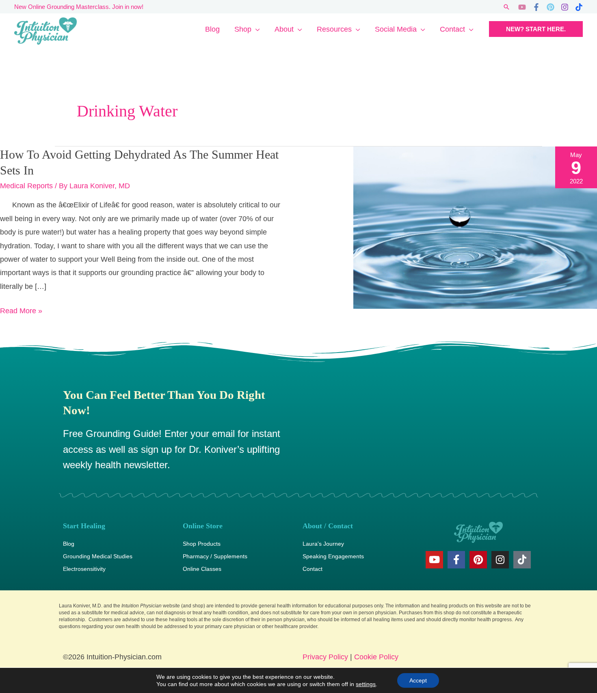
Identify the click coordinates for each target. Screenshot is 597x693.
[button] (506, 7)
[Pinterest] (550, 7)
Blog (212, 29)
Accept (418, 680)
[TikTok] (579, 7)
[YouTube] (522, 7)
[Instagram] (565, 7)
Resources (334, 29)
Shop (242, 29)
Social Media (396, 29)
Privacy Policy (325, 657)
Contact (452, 29)
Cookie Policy (376, 657)
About (284, 29)
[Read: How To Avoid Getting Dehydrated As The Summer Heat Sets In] (475, 227)
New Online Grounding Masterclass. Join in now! (78, 6)
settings (366, 684)
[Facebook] (536, 7)
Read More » (21, 309)
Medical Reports (26, 186)
